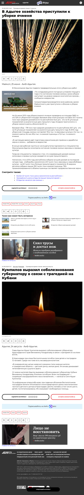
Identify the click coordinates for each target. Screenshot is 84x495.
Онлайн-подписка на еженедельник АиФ (30, 454)
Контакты (48, 452)
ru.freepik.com (6, 336)
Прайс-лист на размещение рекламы (58, 454)
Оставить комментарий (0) (66, 188)
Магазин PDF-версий (59, 452)
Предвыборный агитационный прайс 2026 (30, 457)
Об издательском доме (24, 452)
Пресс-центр (38, 452)
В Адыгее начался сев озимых (29, 180)
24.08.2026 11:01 (6, 266)
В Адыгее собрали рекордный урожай (63, 225)
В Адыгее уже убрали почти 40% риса (23, 225)
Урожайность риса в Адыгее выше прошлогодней (37, 178)
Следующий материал (43, 489)
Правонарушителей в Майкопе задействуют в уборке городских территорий (65, 219)
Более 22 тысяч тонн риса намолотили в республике (39, 176)
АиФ (3, 74)
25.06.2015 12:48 (7, 8)
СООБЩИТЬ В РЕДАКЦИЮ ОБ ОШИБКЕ (58, 457)
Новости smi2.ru (9, 260)
